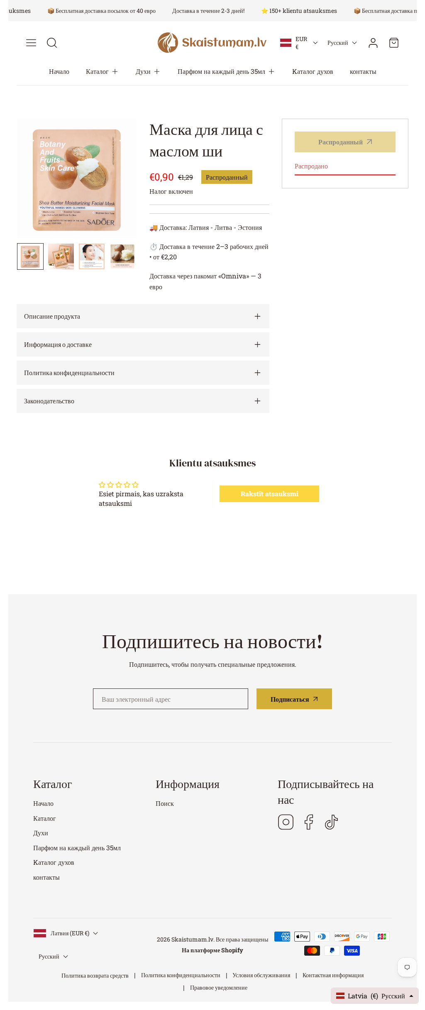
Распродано (311, 165)
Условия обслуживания (261, 975)
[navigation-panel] (31, 43)
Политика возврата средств (95, 975)
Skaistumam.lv (192, 939)
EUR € (301, 43)
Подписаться (290, 699)
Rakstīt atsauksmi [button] (269, 493)
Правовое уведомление (218, 987)
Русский (337, 42)
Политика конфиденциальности (180, 975)
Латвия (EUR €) (70, 933)
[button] (102, 71)
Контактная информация (333, 975)
